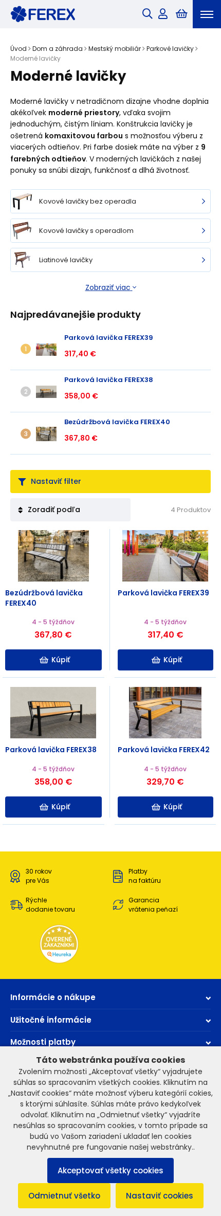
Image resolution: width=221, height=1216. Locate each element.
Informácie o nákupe (53, 997)
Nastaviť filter (56, 481)
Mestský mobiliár (114, 48)
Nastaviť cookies (159, 1195)
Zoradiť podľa (54, 509)
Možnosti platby (43, 1042)
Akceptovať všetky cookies (110, 1170)
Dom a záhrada (57, 48)
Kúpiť (60, 660)
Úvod (18, 48)
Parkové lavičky (170, 48)
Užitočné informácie (50, 1019)
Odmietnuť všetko (64, 1195)
